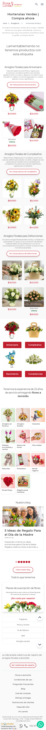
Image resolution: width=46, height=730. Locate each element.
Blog (23, 689)
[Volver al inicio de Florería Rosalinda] (12, 4)
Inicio (5, 23)
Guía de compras (23, 693)
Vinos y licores (23, 625)
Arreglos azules (23, 641)
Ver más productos (23, 85)
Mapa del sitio (23, 707)
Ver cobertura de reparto (23, 665)
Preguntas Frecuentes (23, 684)
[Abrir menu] (36, 4)
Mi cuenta (23, 711)
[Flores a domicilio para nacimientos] (12, 359)
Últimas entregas (23, 698)
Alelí (23, 636)
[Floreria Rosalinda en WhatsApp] (21, 726)
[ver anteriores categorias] (40, 617)
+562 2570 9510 (36, 726)
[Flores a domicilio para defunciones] (34, 359)
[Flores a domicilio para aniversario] (12, 330)
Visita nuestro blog (23, 570)
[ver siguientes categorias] (40, 644)
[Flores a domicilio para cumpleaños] (34, 330)
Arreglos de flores (15, 23)
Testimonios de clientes (23, 702)
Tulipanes (23, 619)
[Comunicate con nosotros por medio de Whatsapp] (40, 724)
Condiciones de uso (23, 680)
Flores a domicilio (23, 675)
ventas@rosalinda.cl (23, 721)
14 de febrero (23, 630)
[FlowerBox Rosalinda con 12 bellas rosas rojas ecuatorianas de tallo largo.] (34, 101)
